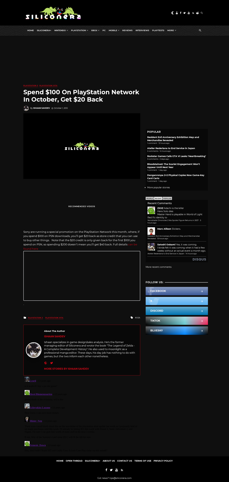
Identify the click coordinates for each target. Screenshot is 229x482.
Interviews (142, 30)
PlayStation (78, 30)
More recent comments (159, 267)
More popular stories (158, 187)
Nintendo (60, 30)
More (170, 30)
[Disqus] (81, 414)
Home (30, 30)
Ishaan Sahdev (41, 108)
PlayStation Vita (48, 86)
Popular (167, 199)
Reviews (127, 30)
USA (138, 317)
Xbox (94, 30)
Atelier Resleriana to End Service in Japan (171, 148)
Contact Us (124, 460)
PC (104, 30)
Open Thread (74, 460)
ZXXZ (160, 208)
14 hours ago (191, 254)
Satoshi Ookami (166, 244)
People (149, 199)
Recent (158, 199)
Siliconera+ (44, 30)
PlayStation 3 (30, 86)
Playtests (158, 30)
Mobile (113, 30)
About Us (109, 460)
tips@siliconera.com (121, 478)
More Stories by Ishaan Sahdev (66, 368)
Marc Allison (164, 228)
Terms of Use (142, 460)
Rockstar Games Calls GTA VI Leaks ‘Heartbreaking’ (176, 156)
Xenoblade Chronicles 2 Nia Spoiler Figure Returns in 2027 (173, 220)
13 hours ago (162, 238)
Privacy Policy (163, 460)
